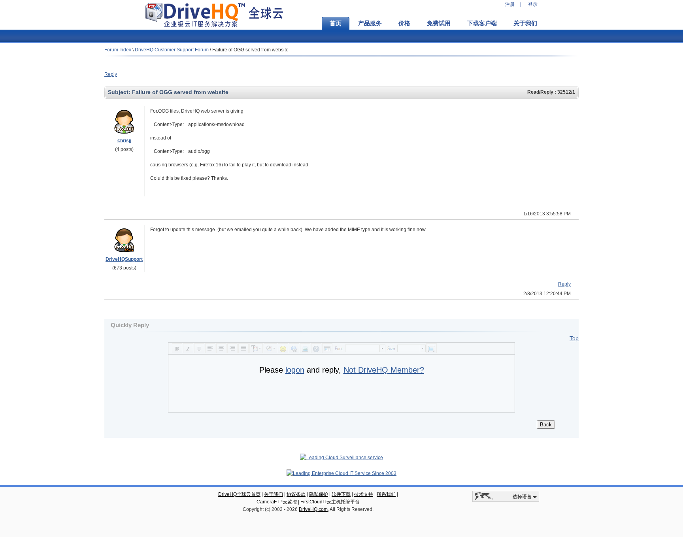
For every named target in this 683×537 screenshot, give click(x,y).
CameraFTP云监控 (277, 502)
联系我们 (386, 494)
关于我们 (525, 23)
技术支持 (363, 494)
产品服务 (370, 23)
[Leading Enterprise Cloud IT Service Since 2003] (341, 473)
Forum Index (117, 50)
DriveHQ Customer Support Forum (172, 50)
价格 (404, 23)
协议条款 (296, 494)
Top (574, 338)
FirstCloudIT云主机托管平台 (330, 502)
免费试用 (439, 23)
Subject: (120, 92)
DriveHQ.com (313, 509)
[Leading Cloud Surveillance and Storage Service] (341, 457)
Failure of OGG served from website (250, 50)
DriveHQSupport (124, 259)
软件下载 (341, 494)
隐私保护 (318, 494)
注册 (510, 4)
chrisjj (124, 140)
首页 (336, 23)
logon (294, 370)
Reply (110, 74)
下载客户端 (482, 23)
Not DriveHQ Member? (383, 370)
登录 (533, 4)
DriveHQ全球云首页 (239, 494)
